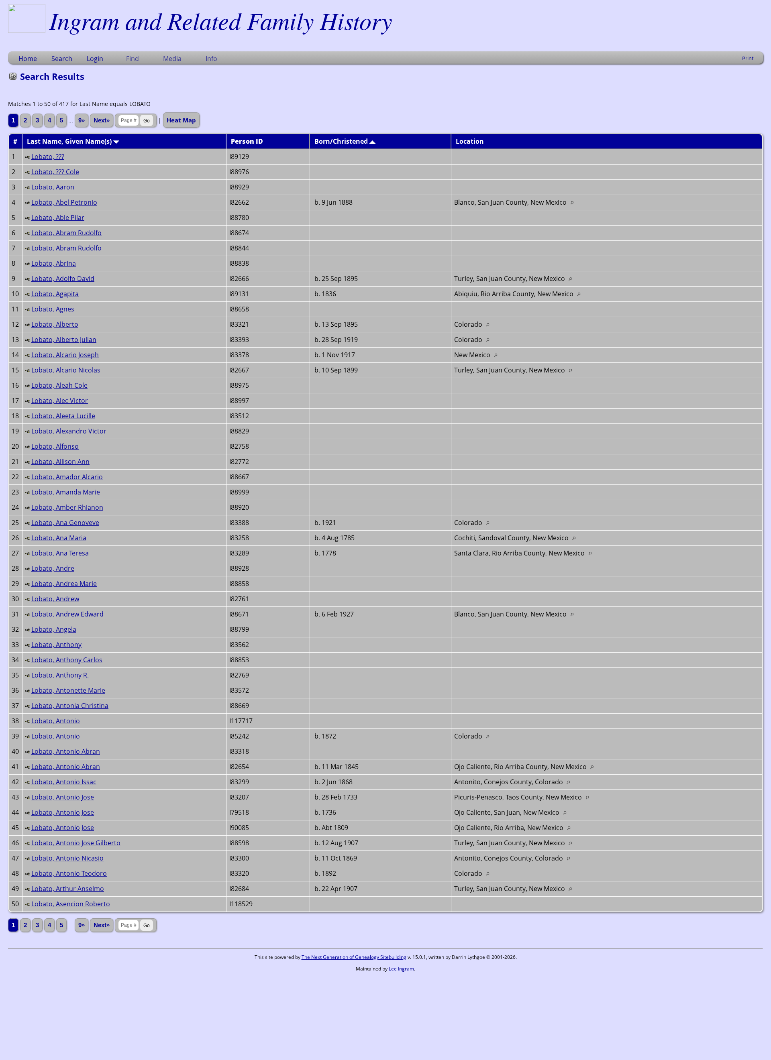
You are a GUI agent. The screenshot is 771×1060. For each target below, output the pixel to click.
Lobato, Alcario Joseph (65, 354)
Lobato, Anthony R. (60, 675)
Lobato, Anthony (56, 644)
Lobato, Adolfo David (62, 278)
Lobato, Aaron (52, 187)
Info (211, 58)
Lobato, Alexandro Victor (68, 431)
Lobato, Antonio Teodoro (69, 873)
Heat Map (181, 120)
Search (61, 58)
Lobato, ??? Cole (55, 171)
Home (27, 58)
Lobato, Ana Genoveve (65, 522)
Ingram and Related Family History (220, 20)
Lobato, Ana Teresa (60, 553)
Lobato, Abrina (53, 263)
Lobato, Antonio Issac (63, 781)
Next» (102, 120)
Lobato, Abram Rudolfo (66, 232)
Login (95, 58)
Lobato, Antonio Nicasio (67, 858)
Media (172, 58)
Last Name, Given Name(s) (70, 141)
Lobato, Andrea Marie (64, 583)
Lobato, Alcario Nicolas (65, 370)
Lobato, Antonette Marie (68, 690)
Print (748, 58)
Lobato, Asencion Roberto (70, 903)
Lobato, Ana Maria (58, 537)
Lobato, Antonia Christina (69, 705)
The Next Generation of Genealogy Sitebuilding (354, 957)
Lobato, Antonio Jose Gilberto (75, 842)
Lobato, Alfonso (55, 446)
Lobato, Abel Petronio (64, 202)
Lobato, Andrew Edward (67, 614)
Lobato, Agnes (52, 309)
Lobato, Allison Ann (60, 461)
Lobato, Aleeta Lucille (63, 415)
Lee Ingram (401, 968)
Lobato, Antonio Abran (65, 751)
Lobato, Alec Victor (59, 400)
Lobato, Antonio (55, 720)
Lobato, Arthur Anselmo (67, 888)
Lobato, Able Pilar (57, 217)
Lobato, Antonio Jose (62, 797)
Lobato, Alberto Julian (63, 339)
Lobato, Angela (53, 629)
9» (81, 120)
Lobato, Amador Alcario (67, 476)
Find (132, 58)
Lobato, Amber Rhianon (67, 507)
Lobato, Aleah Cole (59, 385)
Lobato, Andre (52, 568)
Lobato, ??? (47, 156)
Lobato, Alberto (54, 324)
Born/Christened (341, 141)
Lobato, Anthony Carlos (66, 659)
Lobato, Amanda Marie (65, 492)
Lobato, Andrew (55, 598)
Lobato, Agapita (55, 293)
